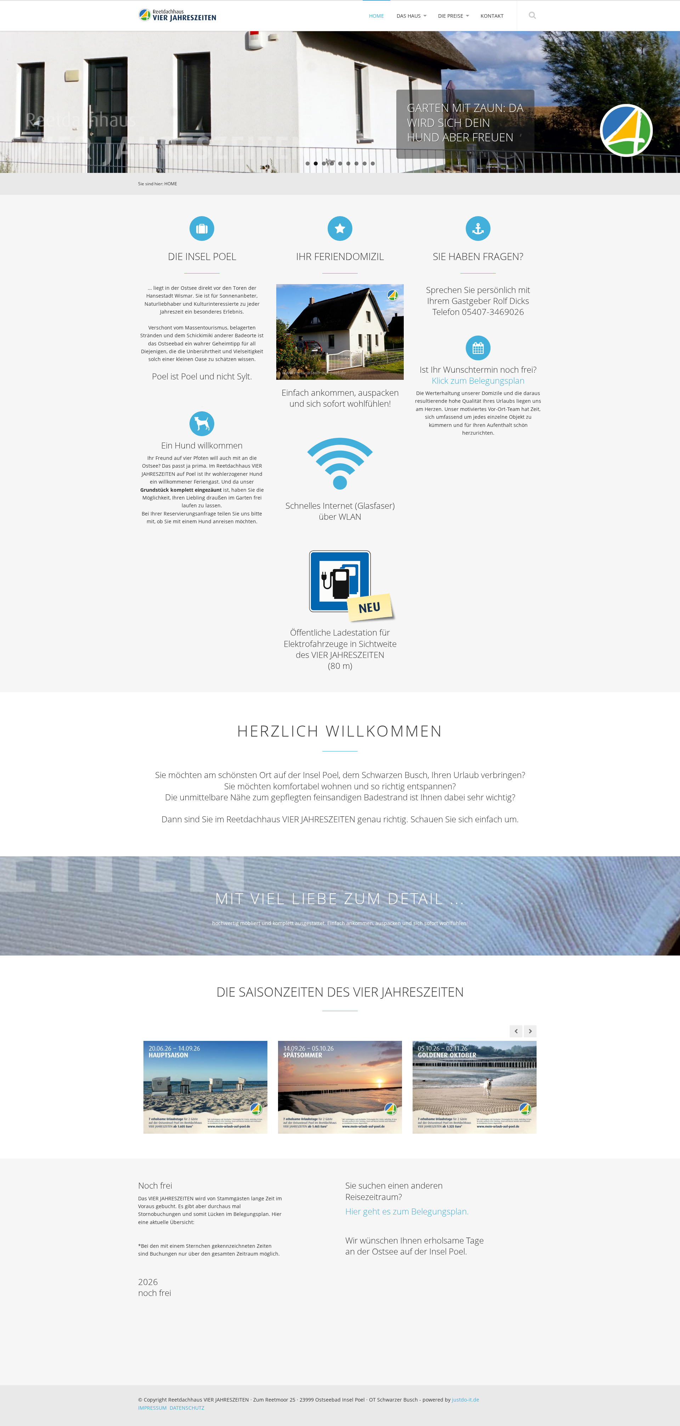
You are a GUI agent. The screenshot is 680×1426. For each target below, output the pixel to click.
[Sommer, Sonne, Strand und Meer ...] (340, 1086)
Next (672, 102)
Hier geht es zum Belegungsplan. (407, 1211)
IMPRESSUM (154, 1407)
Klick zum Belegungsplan (478, 380)
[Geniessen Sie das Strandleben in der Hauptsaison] (205, 1086)
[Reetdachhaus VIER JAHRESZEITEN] (177, 15)
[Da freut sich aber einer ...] (475, 1086)
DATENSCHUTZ (187, 1407)
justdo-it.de (465, 1399)
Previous (8, 102)
